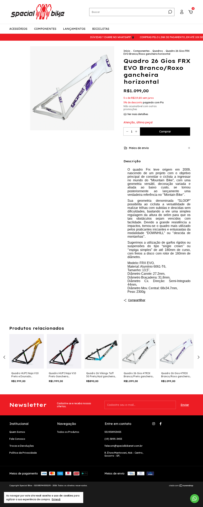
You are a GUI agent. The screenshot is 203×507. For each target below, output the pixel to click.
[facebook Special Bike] (160, 423)
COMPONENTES (45, 29)
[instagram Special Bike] (153, 423)
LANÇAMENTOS (74, 29)
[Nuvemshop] (181, 486)
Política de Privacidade (23, 452)
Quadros (157, 50)
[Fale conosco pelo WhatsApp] (194, 498)
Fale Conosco (17, 438)
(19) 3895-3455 (113, 438)
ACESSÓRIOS (18, 29)
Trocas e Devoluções (21, 445)
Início (127, 50)
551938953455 (112, 431)
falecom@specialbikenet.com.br (123, 445)
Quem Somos (17, 431)
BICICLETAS (100, 29)
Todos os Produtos (68, 431)
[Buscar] (169, 12)
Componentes (141, 50)
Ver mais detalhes (137, 114)
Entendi (56, 499)
